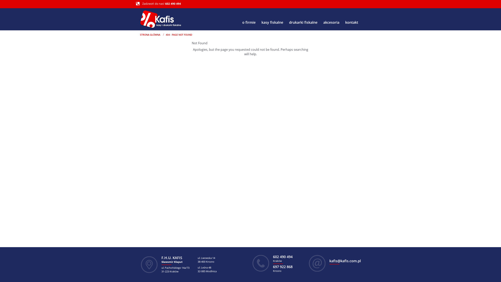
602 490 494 (173, 3)
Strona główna (150, 34)
